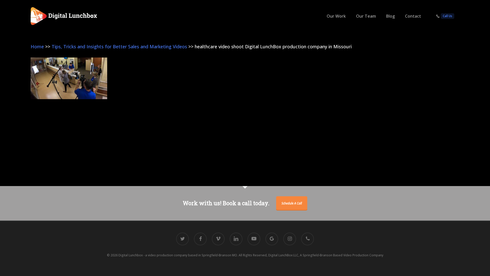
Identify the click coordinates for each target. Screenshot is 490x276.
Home (37, 46)
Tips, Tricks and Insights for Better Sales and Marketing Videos (119, 46)
